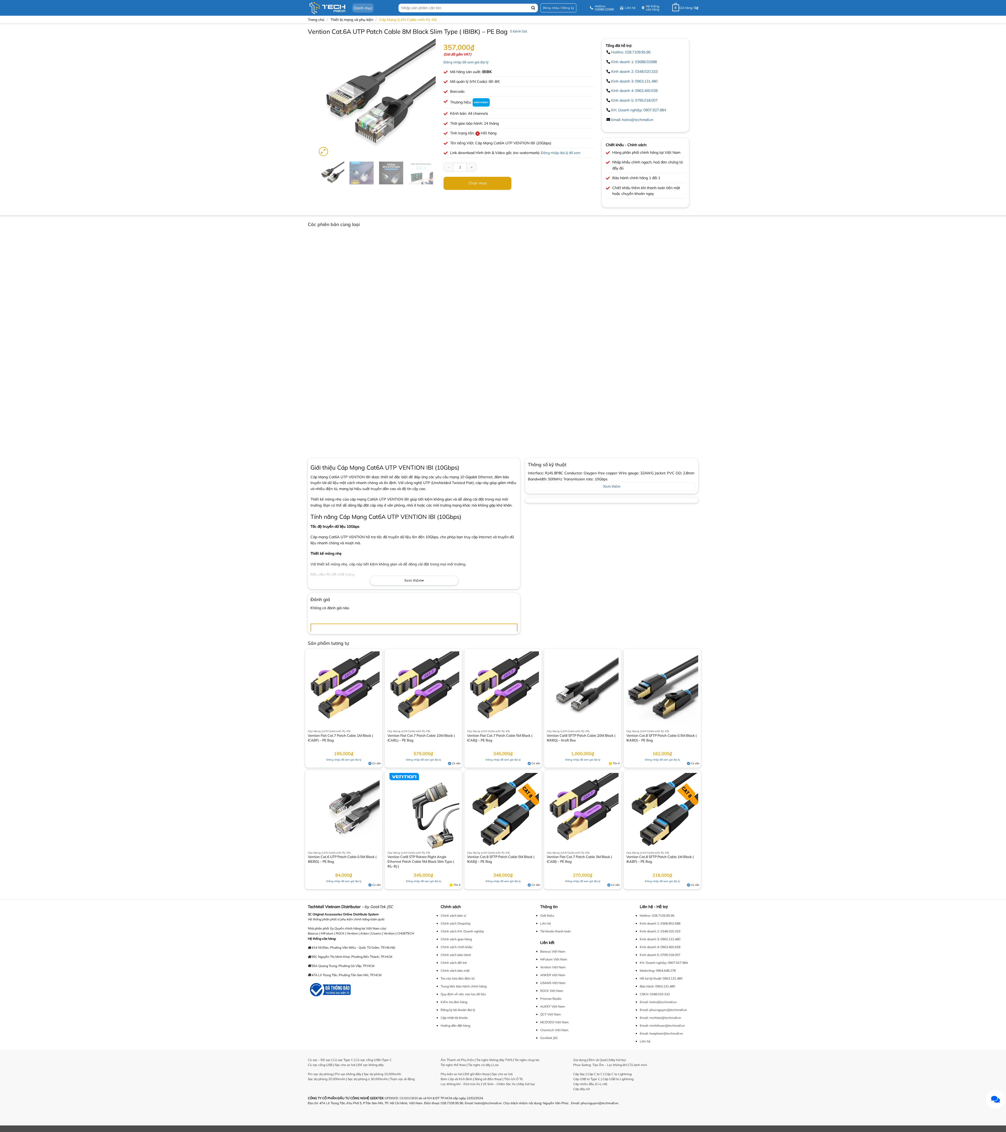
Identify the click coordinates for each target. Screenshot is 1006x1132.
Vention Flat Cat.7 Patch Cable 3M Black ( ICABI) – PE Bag (579, 859)
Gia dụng (579, 1060)
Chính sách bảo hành (456, 955)
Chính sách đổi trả (454, 963)
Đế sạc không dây (371, 1065)
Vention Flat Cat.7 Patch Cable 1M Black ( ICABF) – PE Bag (340, 737)
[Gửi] (533, 8)
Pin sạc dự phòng (320, 1074)
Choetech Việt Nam (554, 1030)
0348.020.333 (660, 994)
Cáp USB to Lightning (618, 1079)
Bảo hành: (647, 986)
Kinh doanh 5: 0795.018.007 (634, 100)
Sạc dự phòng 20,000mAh (326, 1079)
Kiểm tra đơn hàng (454, 1002)
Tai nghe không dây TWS (494, 1060)
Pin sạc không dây (348, 1074)
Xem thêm (413, 580)
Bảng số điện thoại (488, 1079)
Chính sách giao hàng (456, 939)
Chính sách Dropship (456, 923)
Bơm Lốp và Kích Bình (456, 1079)
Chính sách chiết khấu (456, 947)
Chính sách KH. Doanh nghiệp (462, 931)
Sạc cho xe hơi (345, 1065)
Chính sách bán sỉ (453, 915)
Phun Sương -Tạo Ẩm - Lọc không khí (600, 1065)
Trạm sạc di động (402, 1079)
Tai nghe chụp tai (527, 1060)
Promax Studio (550, 999)
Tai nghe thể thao (453, 1065)
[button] (558, 8)
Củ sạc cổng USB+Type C (374, 1060)
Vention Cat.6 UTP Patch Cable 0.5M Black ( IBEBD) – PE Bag (342, 859)
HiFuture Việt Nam (553, 959)
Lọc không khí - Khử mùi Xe (460, 1084)
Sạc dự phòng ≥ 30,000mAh (368, 1079)
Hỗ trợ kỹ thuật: (651, 978)
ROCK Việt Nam (551, 991)
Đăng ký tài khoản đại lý (458, 1010)
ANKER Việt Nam (552, 975)
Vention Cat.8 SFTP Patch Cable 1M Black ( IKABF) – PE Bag (660, 859)
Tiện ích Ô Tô (513, 1079)
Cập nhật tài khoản (454, 1018)
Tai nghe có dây (479, 1065)
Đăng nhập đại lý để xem (560, 153)
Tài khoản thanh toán (555, 931)
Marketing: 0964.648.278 (658, 970)
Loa (496, 1065)
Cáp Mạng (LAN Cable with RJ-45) (408, 19)
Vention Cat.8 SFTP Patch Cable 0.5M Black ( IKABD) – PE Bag (661, 737)
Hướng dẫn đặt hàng (455, 1025)
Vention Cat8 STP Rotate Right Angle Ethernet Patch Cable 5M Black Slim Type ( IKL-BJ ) (420, 861)
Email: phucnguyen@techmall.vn (663, 1010)
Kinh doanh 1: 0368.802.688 (660, 923)
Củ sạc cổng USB (320, 1065)
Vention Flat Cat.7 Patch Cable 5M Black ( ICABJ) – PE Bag (499, 737)
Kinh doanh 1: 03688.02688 (634, 61)
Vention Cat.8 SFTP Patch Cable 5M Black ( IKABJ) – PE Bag (500, 859)
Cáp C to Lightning (618, 1074)
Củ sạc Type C (343, 1060)
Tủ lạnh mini (638, 1065)
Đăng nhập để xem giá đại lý (466, 62)
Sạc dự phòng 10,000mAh (382, 1074)
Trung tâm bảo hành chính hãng (463, 986)
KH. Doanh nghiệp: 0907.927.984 (638, 110)
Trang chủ (316, 19)
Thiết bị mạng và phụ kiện (351, 19)
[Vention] (481, 102)
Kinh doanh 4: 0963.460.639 (634, 90)
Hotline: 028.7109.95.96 (630, 52)
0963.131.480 (672, 978)
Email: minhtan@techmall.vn (660, 1018)
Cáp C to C (595, 1074)
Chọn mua (477, 183)
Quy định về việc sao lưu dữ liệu (463, 994)
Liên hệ (545, 923)
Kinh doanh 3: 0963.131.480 (634, 81)
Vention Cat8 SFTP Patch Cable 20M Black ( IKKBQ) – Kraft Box (581, 737)
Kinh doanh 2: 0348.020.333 (634, 71)
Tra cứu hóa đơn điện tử (457, 978)
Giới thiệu (547, 915)
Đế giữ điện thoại (477, 1074)
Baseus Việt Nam (552, 951)
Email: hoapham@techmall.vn (661, 1033)
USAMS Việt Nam (553, 983)
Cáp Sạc (579, 1074)
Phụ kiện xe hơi (452, 1074)
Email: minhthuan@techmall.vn (662, 1025)
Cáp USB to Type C (586, 1079)
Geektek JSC (549, 1038)
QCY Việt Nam (550, 1014)
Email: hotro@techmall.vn (632, 119)
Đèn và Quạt (598, 1060)
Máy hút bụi (526, 1084)
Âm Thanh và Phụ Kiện (457, 1060)
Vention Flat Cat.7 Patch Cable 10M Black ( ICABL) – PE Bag (421, 737)
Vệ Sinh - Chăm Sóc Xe (499, 1084)
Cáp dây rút (581, 1089)
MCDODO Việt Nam (554, 1022)
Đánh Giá (518, 31)
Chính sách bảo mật (455, 970)
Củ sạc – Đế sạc (319, 1060)
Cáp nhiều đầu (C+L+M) (590, 1084)
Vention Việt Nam (553, 967)
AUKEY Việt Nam (552, 1006)
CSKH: (644, 994)
